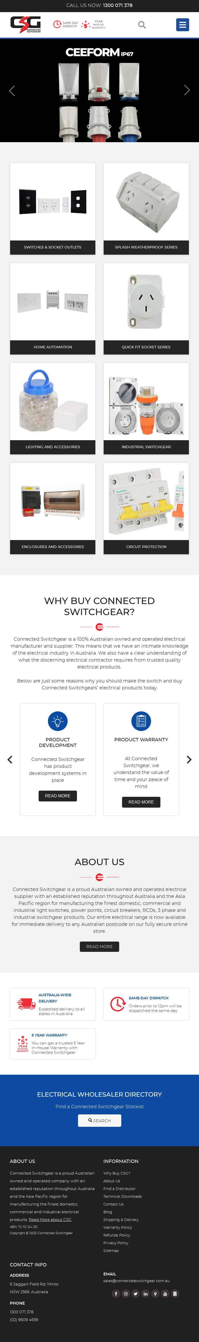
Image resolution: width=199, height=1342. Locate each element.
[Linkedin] (145, 1293)
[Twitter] (135, 1293)
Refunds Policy (116, 1235)
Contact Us (113, 1204)
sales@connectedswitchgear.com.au (136, 1281)
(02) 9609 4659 (24, 1320)
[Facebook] (116, 1293)
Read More (57, 796)
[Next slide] (187, 90)
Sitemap (111, 1251)
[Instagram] (126, 1293)
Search (101, 1121)
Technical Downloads (122, 1197)
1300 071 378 (21, 1312)
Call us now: (99, 5)
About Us (111, 1181)
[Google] (155, 1293)
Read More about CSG (50, 1220)
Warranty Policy (117, 1228)
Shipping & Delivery (121, 1220)
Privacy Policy (115, 1243)
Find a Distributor (119, 1189)
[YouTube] (165, 1293)
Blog (107, 1212)
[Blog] (175, 1293)
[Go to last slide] (12, 90)
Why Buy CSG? (116, 1173)
